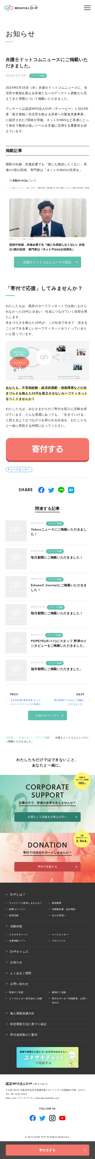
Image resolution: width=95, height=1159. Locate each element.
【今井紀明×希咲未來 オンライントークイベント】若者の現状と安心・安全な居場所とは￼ (25, 702)
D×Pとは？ (17, 894)
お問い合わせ (19, 983)
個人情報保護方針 (22, 1013)
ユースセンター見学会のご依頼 (25, 998)
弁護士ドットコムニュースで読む (47, 262)
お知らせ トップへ (47, 715)
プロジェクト (59, 941)
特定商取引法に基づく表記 (28, 1024)
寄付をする (47, 1150)
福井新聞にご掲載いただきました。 (57, 669)
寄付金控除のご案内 (23, 1034)
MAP (81, 1090)
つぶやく (51, 490)
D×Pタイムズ (19, 951)
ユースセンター (20, 469)
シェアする (41, 490)
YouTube (62, 1118)
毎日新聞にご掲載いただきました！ (57, 557)
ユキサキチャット (18, 934)
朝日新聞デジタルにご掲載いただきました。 (69, 702)
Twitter (42, 1118)
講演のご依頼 (59, 992)
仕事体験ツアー (17, 941)
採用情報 (14, 915)
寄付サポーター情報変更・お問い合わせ (69, 1000)
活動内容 (16, 926)
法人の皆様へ (59, 915)
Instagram (52, 1118)
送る (61, 490)
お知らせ (16, 962)
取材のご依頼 (16, 992)
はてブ (71, 490)
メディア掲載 (38, 75)
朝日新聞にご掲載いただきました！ (57, 613)
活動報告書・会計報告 (64, 909)
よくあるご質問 (20, 973)
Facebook (33, 1118)
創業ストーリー (17, 909)
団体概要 (56, 903)
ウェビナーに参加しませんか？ (25, 903)
